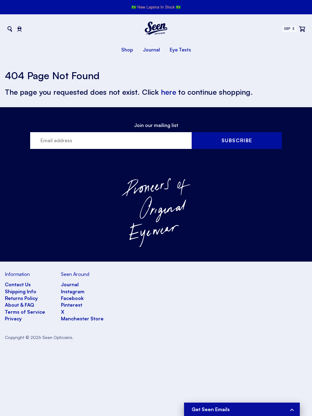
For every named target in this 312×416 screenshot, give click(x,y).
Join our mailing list (156, 125)
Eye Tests (180, 50)
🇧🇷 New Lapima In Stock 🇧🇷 (156, 7)
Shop (127, 50)
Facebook (72, 298)
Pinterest (71, 305)
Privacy (13, 319)
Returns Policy (21, 298)
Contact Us (18, 284)
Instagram (72, 291)
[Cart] (302, 29)
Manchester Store (82, 319)
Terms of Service (25, 312)
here (168, 92)
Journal (151, 50)
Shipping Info (20, 291)
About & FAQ (19, 305)
